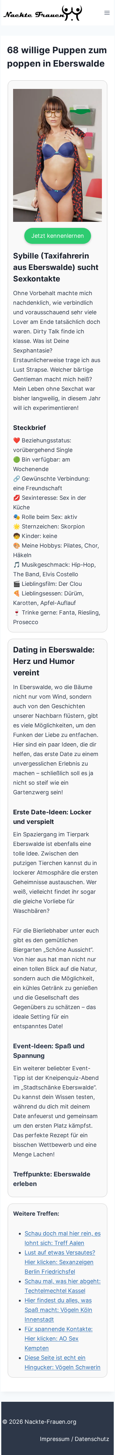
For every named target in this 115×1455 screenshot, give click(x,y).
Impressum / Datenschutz (74, 1439)
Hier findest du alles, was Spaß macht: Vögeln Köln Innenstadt (58, 1310)
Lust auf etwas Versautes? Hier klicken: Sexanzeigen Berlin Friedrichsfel (60, 1262)
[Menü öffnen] (107, 13)
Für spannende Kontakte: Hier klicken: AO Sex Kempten (59, 1338)
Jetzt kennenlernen (57, 235)
